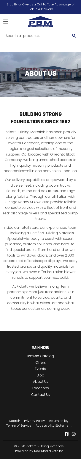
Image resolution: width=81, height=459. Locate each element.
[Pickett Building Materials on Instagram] (74, 434)
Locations (40, 388)
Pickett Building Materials (45, 446)
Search (14, 421)
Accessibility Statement (53, 425)
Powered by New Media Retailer (39, 451)
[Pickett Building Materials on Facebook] (67, 434)
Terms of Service (19, 425)
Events (40, 368)
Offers (40, 362)
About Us (40, 381)
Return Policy (58, 421)
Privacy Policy (34, 421)
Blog (40, 375)
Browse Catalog (40, 355)
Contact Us (40, 394)
